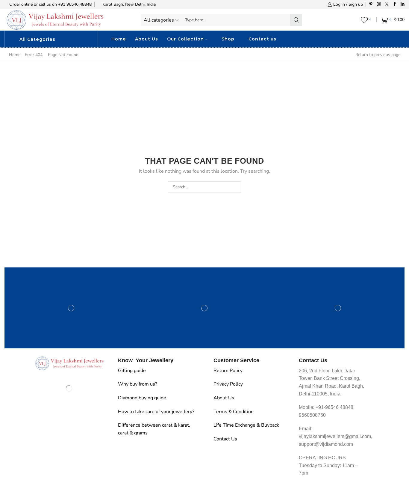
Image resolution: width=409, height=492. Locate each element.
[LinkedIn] (403, 4)
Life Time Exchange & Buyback (246, 425)
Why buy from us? (137, 384)
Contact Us (225, 439)
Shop (228, 39)
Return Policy (228, 370)
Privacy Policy (228, 384)
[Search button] (296, 20)
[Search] (235, 186)
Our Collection (185, 39)
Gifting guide (132, 370)
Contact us (262, 39)
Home (118, 39)
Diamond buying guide (142, 398)
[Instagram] (379, 4)
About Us (146, 39)
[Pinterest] (371, 4)
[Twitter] (387, 4)
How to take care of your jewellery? (156, 411)
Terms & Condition (233, 411)
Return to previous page (377, 55)
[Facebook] (395, 4)
